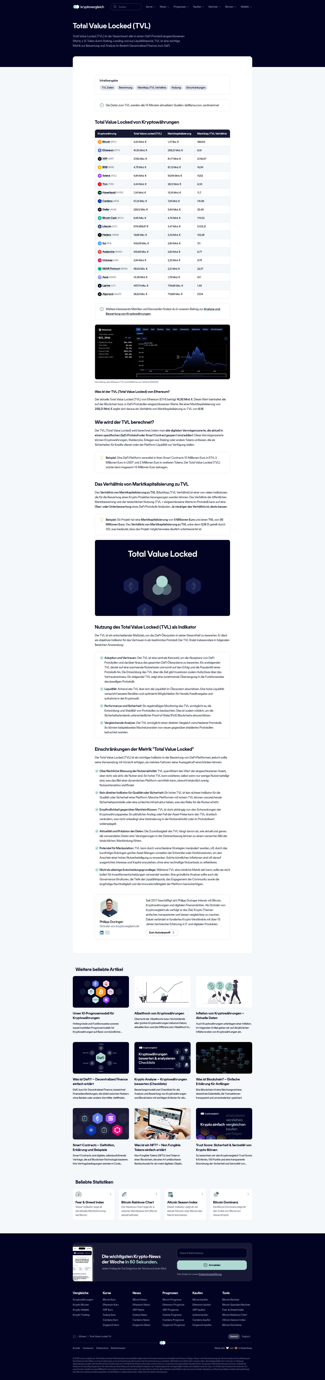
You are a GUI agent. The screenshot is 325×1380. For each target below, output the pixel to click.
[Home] (74, 1336)
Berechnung (125, 87)
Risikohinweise (118, 1348)
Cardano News (141, 1319)
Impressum (88, 1348)
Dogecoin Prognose (173, 1325)
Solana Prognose (171, 1314)
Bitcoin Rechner (231, 1299)
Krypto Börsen (81, 1304)
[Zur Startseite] (88, 6)
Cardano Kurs (110, 1319)
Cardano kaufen (201, 1319)
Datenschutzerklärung (210, 1274)
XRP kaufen (198, 1309)
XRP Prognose (170, 1309)
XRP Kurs (108, 1309)
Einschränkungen (195, 87)
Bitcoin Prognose (171, 1299)
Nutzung (176, 87)
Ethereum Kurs (111, 1304)
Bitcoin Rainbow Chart (234, 1314)
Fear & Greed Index (233, 1309)
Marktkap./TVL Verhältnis (152, 87)
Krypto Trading (81, 1314)
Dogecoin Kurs (111, 1325)
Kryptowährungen (83, 1299)
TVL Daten (108, 87)
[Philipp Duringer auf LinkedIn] (102, 933)
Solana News (140, 1314)
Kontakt (76, 1348)
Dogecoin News (141, 1325)
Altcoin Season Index (234, 1319)
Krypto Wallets (81, 1309)
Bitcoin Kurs (109, 1299)
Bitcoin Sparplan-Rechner (236, 1304)
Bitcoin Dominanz (232, 1325)
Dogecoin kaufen (201, 1325)
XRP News (138, 1309)
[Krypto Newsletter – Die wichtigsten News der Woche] (82, 1270)
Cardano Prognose (173, 1319)
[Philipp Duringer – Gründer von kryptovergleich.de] (109, 907)
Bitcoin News (140, 1299)
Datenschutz (102, 1348)
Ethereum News (141, 1304)
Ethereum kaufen (201, 1304)
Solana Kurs (109, 1314)
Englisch (246, 1336)
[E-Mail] (107, 933)
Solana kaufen (200, 1314)
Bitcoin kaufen (200, 1299)
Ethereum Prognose (173, 1304)
